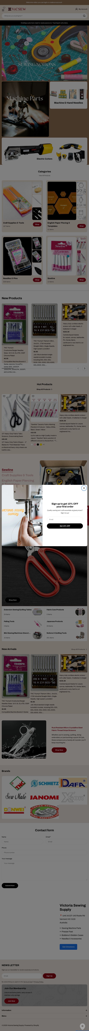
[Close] (84, 488)
